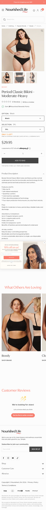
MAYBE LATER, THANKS (11, 265)
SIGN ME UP (11, 257)
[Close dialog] (44, 243)
